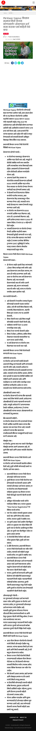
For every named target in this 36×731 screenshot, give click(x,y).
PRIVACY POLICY (18, 720)
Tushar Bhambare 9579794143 (22, 728)
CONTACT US (14, 717)
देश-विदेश (6, 33)
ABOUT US (23, 717)
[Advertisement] (18, 85)
